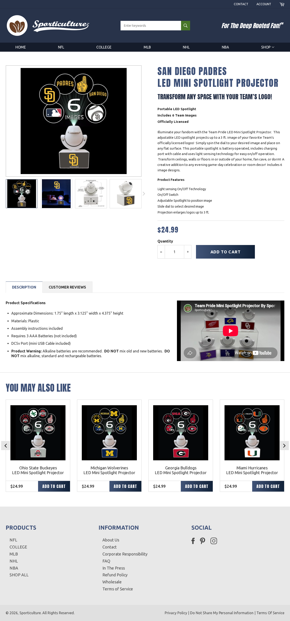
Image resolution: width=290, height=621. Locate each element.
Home (20, 47)
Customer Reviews (67, 287)
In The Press (113, 568)
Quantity (165, 241)
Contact (241, 4)
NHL (186, 47)
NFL (61, 47)
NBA (225, 47)
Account (263, 4)
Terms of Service (117, 589)
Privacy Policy (176, 613)
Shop (266, 47)
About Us (110, 540)
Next (284, 445)
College (103, 47)
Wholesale (112, 582)
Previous (5, 445)
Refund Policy (115, 574)
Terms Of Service (270, 613)
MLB (147, 47)
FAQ (106, 561)
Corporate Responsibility (124, 554)
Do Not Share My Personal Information (222, 613)
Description (24, 287)
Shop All (19, 574)
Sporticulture (30, 613)
